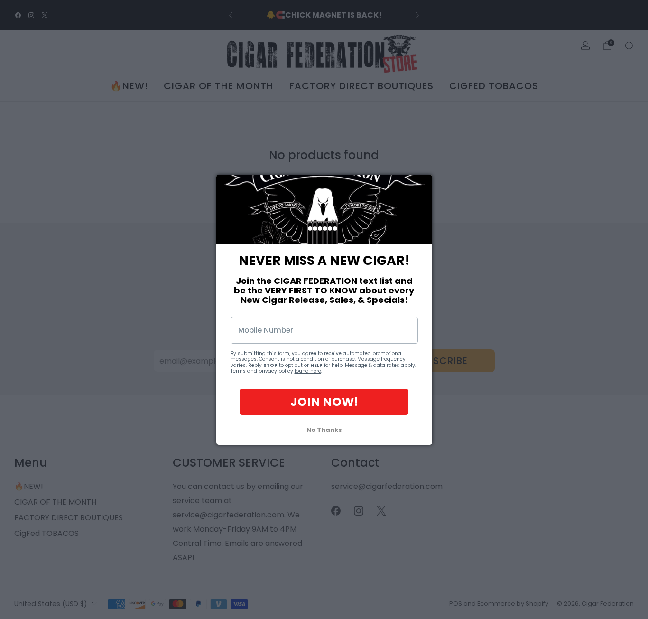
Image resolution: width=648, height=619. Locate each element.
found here (308, 371)
